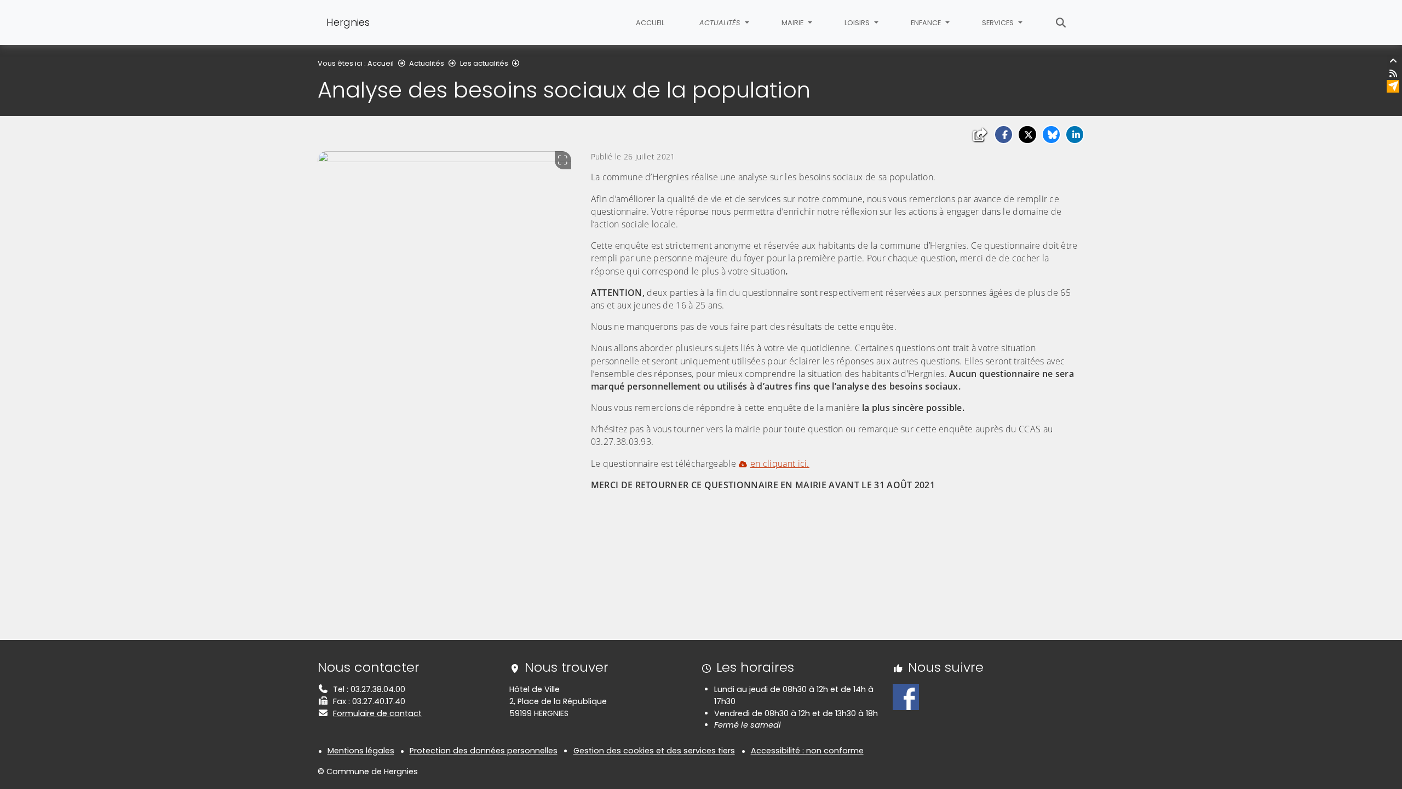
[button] (1003, 134)
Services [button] (998, 22)
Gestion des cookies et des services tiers (654, 750)
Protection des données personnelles (484, 750)
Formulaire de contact (377, 713)
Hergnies (348, 22)
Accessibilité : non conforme (807, 750)
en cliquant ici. (779, 464)
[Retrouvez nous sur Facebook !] (906, 696)
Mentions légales (360, 750)
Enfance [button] (927, 22)
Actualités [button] (720, 22)
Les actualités (484, 63)
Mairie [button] (793, 22)
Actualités (426, 63)
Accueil (650, 22)
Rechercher (1061, 22)
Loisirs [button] (857, 22)
